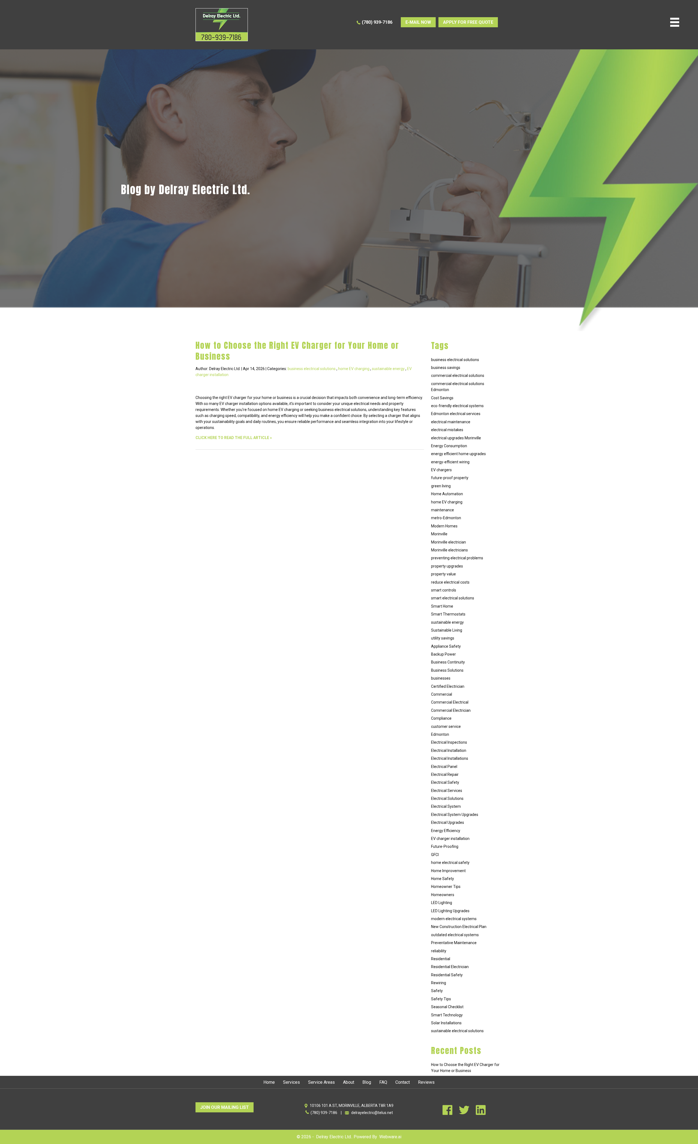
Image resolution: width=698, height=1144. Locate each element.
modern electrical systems (454, 919)
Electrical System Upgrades (454, 814)
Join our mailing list (224, 1107)
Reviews (426, 1082)
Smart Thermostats (448, 614)
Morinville (439, 534)
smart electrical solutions (452, 598)
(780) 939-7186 (377, 22)
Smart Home (442, 606)
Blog (366, 1082)
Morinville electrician (448, 542)
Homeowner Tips (446, 886)
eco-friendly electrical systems (457, 406)
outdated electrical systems (455, 935)
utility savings (442, 638)
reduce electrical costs (450, 582)
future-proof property (449, 478)
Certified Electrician (447, 686)
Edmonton (440, 734)
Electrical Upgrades (447, 822)
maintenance (442, 510)
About (348, 1082)
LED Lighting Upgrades (450, 911)
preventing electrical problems (457, 558)
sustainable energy (388, 369)
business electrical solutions (312, 369)
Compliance (441, 718)
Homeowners (442, 895)
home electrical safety (450, 862)
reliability (438, 951)
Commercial (441, 694)
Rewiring (438, 983)
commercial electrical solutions (457, 375)
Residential (440, 959)
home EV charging (353, 369)
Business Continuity (448, 662)
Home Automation (447, 494)
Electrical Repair (445, 774)
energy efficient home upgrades (458, 454)
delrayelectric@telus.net (372, 1112)
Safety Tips (441, 999)
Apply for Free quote (468, 22)
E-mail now (418, 22)
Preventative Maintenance (454, 943)
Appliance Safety (446, 646)
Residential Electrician (450, 967)
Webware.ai (390, 1136)
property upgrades (447, 566)
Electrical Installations (449, 758)
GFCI (435, 854)
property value (443, 574)
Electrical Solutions (447, 798)
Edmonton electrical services (455, 414)
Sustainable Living (446, 630)
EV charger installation (450, 838)
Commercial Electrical (449, 702)
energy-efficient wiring (450, 462)
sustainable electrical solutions (457, 1031)
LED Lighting (441, 902)
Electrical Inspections (449, 742)
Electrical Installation (448, 750)
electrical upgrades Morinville (456, 438)
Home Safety (442, 878)
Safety (437, 991)
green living (441, 486)
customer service (446, 726)
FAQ (383, 1082)
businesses (440, 678)
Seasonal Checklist (447, 1007)
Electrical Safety (445, 782)
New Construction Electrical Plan (458, 926)
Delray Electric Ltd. (334, 1136)
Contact (402, 1082)
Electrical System (446, 806)
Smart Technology (447, 1015)
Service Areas (321, 1082)
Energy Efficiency (445, 830)
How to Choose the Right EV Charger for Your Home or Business (297, 350)
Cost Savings (442, 398)
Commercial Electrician (451, 710)
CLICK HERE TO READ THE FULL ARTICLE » (233, 438)
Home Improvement (448, 871)
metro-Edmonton (446, 518)
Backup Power (443, 654)
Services (291, 1082)
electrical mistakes (447, 430)
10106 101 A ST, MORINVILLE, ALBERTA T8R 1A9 (351, 1105)
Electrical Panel (444, 766)
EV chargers (441, 470)
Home (269, 1082)
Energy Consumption (449, 446)
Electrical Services (446, 790)
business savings (445, 367)
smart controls (443, 590)
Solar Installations (446, 1023)
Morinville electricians (449, 550)
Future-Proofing (444, 846)
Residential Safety (447, 975)
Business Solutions (447, 670)
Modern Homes (444, 526)
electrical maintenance (450, 422)
